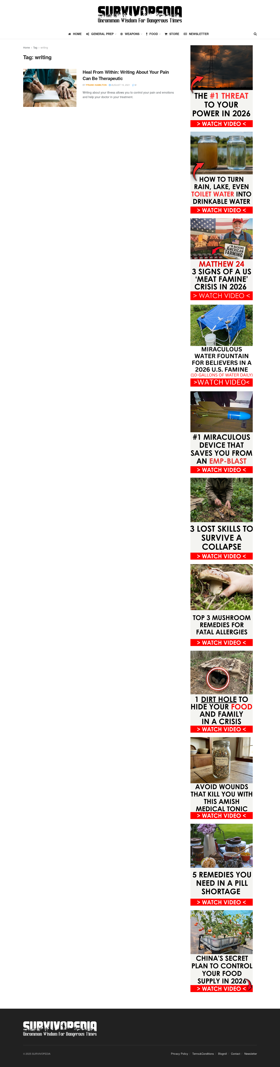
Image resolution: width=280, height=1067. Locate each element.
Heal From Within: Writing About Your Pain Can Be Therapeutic (126, 75)
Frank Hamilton (96, 84)
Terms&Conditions (203, 1054)
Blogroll (222, 1054)
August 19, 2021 (120, 84)
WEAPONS (132, 34)
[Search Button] (255, 34)
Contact (235, 1054)
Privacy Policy (179, 1054)
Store (174, 34)
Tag (35, 47)
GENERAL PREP (102, 34)
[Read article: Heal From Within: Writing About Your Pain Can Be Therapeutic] (49, 88)
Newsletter (199, 34)
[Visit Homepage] (140, 14)
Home (26, 47)
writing (44, 47)
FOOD (153, 34)
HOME (77, 34)
